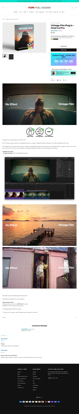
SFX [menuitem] (47, 12)
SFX (33, 381)
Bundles (19, 372)
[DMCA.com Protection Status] (54, 39)
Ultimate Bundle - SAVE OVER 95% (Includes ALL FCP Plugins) (63, 72)
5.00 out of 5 (31, 329)
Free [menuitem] (60, 12)
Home (3, 19)
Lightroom (35, 387)
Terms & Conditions (22, 378)
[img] (4, 339)
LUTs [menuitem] (20, 12)
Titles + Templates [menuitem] (40, 12)
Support (19, 385)
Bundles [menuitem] (15, 12)
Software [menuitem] (51, 12)
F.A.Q (4, 317)
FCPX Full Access (55, 22)
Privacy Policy (20, 381)
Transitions (35, 376)
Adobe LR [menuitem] (56, 12)
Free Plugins (35, 385)
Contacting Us (21, 387)
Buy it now (63, 50)
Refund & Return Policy (22, 376)
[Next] (45, 57)
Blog (19, 374)
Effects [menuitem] (25, 12)
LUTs (34, 383)
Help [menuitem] (63, 12)
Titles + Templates (36, 378)
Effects (34, 374)
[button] (54, 30)
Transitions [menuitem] (31, 12)
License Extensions (21, 383)
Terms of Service (68, 37)
